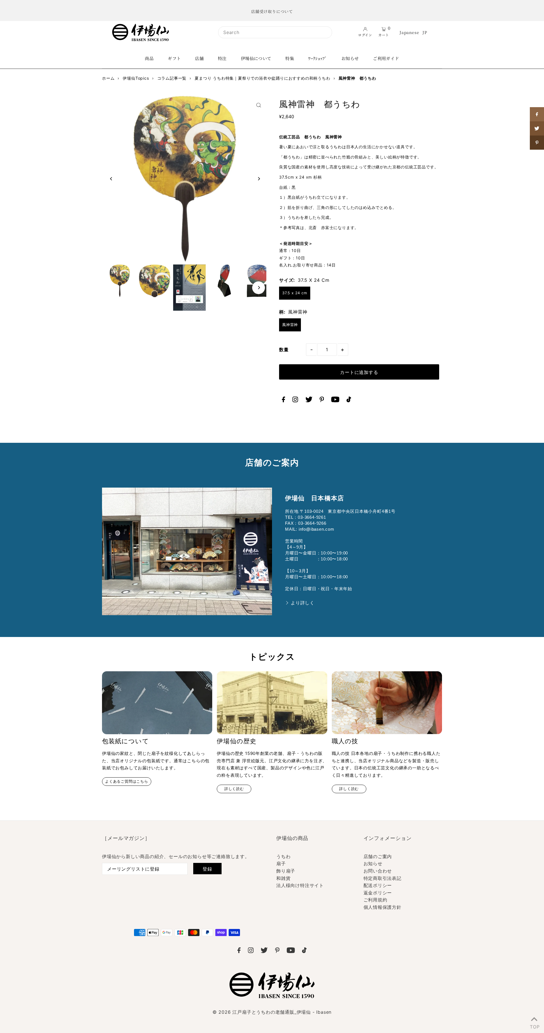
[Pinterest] (322, 400)
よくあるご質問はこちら (126, 781)
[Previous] (111, 178)
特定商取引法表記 (382, 878)
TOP (534, 1025)
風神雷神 (290, 324)
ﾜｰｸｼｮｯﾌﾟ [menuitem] (317, 58)
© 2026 (272, 1012)
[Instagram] (295, 400)
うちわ (283, 856)
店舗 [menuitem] (199, 58)
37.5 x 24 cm (294, 293)
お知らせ (373, 863)
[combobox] (275, 32)
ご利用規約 (375, 900)
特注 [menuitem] (222, 58)
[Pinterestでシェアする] (537, 143)
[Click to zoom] (258, 105)
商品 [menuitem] (149, 58)
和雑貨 (283, 878)
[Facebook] (283, 400)
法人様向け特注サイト (300, 885)
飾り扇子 (285, 871)
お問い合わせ (378, 871)
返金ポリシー (378, 893)
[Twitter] (309, 400)
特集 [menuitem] (289, 58)
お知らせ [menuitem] (350, 58)
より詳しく (302, 602)
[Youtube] (335, 400)
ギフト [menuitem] (174, 58)
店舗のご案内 (378, 856)
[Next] (258, 178)
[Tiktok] (349, 400)
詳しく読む (234, 789)
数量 (284, 349)
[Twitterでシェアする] (537, 128)
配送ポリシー (378, 885)
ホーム (108, 78)
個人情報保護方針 (382, 907)
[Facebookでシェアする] (537, 114)
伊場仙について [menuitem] (256, 58)
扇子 (281, 863)
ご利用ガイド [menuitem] (386, 58)
